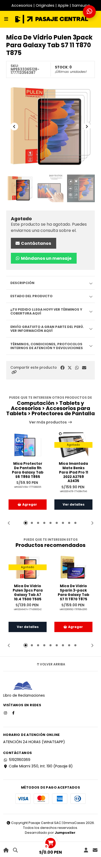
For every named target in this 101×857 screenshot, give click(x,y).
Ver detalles (73, 504)
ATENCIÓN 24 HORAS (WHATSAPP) (34, 742)
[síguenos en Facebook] (14, 712)
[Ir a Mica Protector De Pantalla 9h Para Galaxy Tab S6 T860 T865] (28, 445)
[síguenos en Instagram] (6, 712)
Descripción (22, 283)
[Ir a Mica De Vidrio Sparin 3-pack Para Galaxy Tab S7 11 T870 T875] (73, 567)
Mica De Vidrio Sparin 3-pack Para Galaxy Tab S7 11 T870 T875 (73, 592)
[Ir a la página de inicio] (6, 850)
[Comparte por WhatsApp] (77, 368)
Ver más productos (48, 422)
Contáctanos (35, 243)
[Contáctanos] (95, 850)
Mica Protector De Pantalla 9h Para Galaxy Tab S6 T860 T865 (28, 470)
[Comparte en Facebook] (62, 368)
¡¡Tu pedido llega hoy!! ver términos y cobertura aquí (46, 311)
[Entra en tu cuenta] (86, 850)
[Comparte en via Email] (84, 368)
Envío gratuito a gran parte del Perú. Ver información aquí (47, 329)
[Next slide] (87, 126)
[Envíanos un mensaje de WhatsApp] (89, 11)
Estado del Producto (31, 296)
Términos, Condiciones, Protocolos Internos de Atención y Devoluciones (46, 346)
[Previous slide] (14, 126)
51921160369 (19, 759)
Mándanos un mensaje (45, 258)
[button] (14, 372)
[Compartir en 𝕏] (69, 368)
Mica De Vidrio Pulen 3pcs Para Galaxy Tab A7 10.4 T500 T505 (28, 592)
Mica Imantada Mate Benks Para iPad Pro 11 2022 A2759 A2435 (73, 472)
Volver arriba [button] (52, 664)
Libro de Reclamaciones (24, 695)
